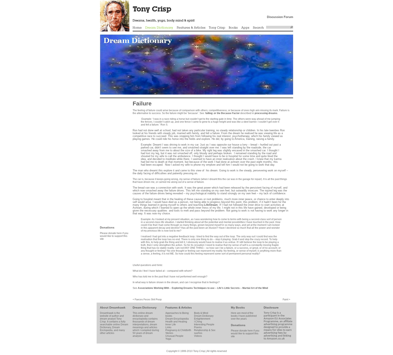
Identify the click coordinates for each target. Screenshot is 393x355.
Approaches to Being (177, 313)
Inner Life (170, 324)
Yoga (168, 338)
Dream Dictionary (159, 27)
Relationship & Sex (204, 330)
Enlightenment (202, 318)
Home (137, 27)
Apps (245, 27)
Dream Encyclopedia (177, 318)
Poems (198, 327)
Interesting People (204, 324)
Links (168, 327)
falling (208, 113)
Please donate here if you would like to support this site (114, 236)
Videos (198, 336)
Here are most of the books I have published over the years (244, 316)
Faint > (286, 299)
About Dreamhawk (112, 307)
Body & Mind (201, 313)
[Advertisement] (112, 161)
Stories (169, 333)
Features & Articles (191, 27)
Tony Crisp (217, 27)
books (168, 315)
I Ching (198, 321)
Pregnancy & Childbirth (178, 330)
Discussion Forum (280, 17)
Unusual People (174, 336)
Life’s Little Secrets (228, 288)
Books (233, 27)
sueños (198, 333)
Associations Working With (153, 288)
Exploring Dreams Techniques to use (193, 288)
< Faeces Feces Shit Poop (147, 299)
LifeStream (211, 204)
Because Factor (230, 113)
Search (258, 27)
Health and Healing (176, 321)
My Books (238, 307)
